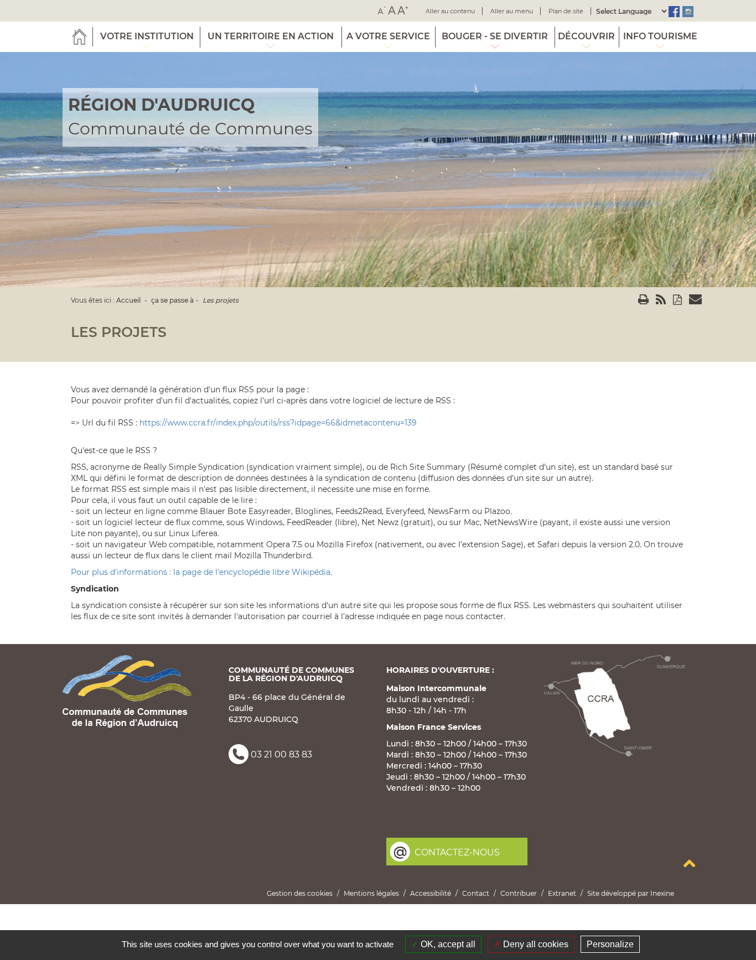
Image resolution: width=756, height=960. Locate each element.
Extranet (562, 893)
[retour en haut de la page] (689, 863)
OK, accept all (446, 944)
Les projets (221, 300)
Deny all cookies (534, 944)
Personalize (610, 944)
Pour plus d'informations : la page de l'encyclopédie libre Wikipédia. (201, 572)
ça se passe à (172, 300)
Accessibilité (430, 893)
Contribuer (518, 893)
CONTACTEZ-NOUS (457, 852)
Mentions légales (371, 893)
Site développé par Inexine (630, 893)
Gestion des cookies (300, 893)
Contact (475, 893)
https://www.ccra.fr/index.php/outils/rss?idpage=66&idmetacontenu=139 (278, 423)
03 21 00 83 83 (281, 754)
